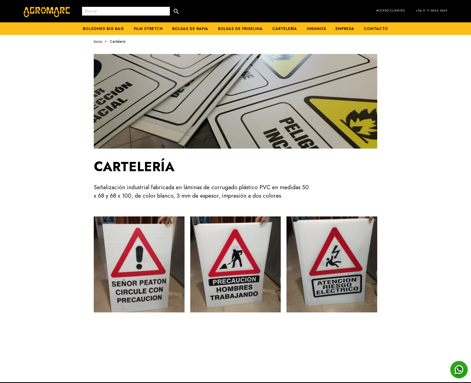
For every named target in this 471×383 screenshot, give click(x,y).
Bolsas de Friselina (240, 28)
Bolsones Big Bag (103, 28)
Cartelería (284, 28)
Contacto (376, 28)
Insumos (316, 28)
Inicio (98, 41)
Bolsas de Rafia (190, 28)
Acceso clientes (390, 10)
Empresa (345, 28)
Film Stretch (148, 28)
